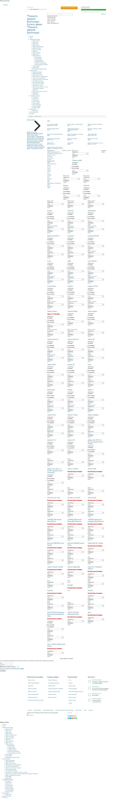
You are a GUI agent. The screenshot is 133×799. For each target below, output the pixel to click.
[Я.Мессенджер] (68, 718)
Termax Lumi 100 (74, 498)
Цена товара (50, 158)
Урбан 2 (90, 390)
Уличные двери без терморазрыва (35, 138)
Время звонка (3, 666)
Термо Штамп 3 (73, 339)
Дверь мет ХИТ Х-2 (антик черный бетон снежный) (55, 471)
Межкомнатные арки (33, 697)
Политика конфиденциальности (76, 691)
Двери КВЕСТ (36, 94)
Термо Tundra (72, 415)
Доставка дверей (37, 106)
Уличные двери (51, 685)
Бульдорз (49, 178)
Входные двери (33, 70)
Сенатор (70, 211)
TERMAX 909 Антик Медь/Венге (54, 520)
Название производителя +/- (54, 152)
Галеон (48, 181)
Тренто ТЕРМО (73, 469)
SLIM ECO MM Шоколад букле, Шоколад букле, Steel (55, 614)
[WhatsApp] (76, 718)
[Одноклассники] (72, 718)
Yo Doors (49, 174)
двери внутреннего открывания (95, 124)
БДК (48, 177)
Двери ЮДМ (35, 92)
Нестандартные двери (38, 81)
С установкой (75, 166)
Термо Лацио (52, 311)
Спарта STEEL (93, 286)
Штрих (49, 211)
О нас (31, 37)
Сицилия (71, 236)
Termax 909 (92, 498)
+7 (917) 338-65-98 (33, 9)
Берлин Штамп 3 (53, 236)
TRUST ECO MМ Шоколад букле (73, 613)
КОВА (48, 184)
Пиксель (86, 185)
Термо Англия (72, 311)
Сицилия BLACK (93, 236)
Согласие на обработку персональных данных (11, 668)
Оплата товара (36, 103)
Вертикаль (51, 390)
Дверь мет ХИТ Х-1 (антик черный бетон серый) (95, 442)
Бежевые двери (38, 60)
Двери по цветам (36, 55)
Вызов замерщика (37, 104)
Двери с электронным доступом (40, 91)
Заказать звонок (85, 7)
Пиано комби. (77, 160)
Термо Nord (51, 415)
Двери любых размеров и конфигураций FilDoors (73, 129)
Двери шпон (35, 42)
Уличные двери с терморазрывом (40, 76)
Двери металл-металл (38, 75)
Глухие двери (36, 67)
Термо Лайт (51, 364)
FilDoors (49, 169)
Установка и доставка (35, 95)
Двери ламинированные (38, 46)
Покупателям (78, 710)
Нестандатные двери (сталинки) (35, 141)
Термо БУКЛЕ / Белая (95, 543)
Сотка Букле (92, 261)
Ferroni (48, 168)
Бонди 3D (71, 364)
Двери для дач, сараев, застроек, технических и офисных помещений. (40, 88)
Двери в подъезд (52, 697)
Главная (31, 36)
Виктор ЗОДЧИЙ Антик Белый (55, 544)
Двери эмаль (35, 43)
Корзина (70, 683)
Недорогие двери (52, 694)
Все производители (51, 163)
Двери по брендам (32, 688)
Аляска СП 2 (51, 440)
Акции (85, 710)
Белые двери (38, 57)
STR (48, 172)
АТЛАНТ (49, 175)
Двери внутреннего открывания (55, 688)
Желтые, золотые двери (40, 63)
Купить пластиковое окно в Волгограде (64, 710)
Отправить (3, 670)
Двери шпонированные (33, 694)
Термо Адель (92, 311)
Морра (70, 390)
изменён (49, 159)
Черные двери (38, 58)
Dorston (49, 166)
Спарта (70, 286)
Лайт (69, 261)
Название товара (51, 155)
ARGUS (48, 165)
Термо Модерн (93, 415)
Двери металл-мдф (37, 72)
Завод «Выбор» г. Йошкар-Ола (54, 183)
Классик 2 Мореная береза (95, 568)
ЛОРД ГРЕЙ (92, 469)
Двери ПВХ (35, 51)
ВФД (48, 180)
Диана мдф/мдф (74, 567)
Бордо (65, 185)
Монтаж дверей (36, 101)
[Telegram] (74, 718)
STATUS (49, 171)
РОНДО (70, 585)
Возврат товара (36, 107)
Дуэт (89, 612)
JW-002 (90, 590)
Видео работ (36, 110)
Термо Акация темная (55, 567)
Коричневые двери (39, 61)
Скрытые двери (36, 66)
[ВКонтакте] (70, 718)
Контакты (32, 113)
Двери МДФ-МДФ (37, 73)
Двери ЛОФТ (36, 54)
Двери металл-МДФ (72, 138)
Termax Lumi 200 (53, 498)
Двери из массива (37, 48)
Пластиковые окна (34, 112)
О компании (35, 97)
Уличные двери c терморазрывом (75, 124)
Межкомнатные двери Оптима (39, 69)
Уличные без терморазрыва (39, 78)
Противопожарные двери (38, 82)
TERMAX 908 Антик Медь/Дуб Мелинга (74, 520)
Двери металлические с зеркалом (40, 79)
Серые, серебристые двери (41, 64)
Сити (49, 261)
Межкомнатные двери (35, 39)
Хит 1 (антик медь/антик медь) (56, 645)
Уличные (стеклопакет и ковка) (34, 144)
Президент (92, 211)
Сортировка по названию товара (54, 153)
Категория (49, 156)
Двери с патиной (36, 52)
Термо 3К (91, 339)
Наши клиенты (36, 98)
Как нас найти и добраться (69, 7)
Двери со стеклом (37, 49)
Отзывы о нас (36, 100)
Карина (50, 590)
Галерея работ (33, 109)
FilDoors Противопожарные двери (55, 134)
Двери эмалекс (36, 45)
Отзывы (70, 703)
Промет (49, 186)
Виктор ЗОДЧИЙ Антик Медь (76, 544)
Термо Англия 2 (52, 339)
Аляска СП (71, 440)
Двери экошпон (36, 40)
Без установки (75, 168)
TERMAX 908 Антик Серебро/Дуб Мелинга (96, 520)
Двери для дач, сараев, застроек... (96, 143)
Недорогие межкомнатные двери (35, 700)
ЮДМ (48, 187)
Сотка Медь (51, 286)
